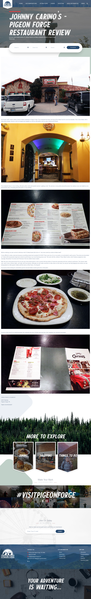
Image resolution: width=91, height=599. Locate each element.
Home (21, 3)
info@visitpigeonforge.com (35, 556)
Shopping (61, 3)
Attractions (44, 3)
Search (74, 47)
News (83, 3)
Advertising (61, 554)
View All (23, 460)
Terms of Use (62, 558)
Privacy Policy (62, 556)
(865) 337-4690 (32, 554)
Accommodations (31, 3)
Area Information (72, 3)
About (60, 552)
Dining (53, 3)
